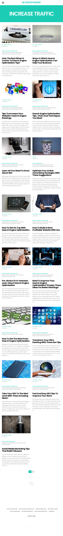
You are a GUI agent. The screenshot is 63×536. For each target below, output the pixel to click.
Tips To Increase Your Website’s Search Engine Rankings (14, 115)
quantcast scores (41, 335)
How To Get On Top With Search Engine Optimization (16, 228)
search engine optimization (10, 51)
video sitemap (17, 389)
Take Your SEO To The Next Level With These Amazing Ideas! (15, 395)
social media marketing (8, 441)
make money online (53, 509)
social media (44, 223)
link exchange (13, 222)
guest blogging (11, 443)
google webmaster (14, 164)
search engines (12, 54)
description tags (6, 164)
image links (5, 334)
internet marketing (40, 509)
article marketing (37, 163)
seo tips (8, 276)
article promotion (45, 164)
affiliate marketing (12, 509)
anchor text (4, 52)
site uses (18, 223)
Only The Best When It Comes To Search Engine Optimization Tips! (14, 60)
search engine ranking (37, 54)
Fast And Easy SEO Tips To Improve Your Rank (45, 394)
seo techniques (13, 109)
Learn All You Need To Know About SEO (15, 171)
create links (4, 443)
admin (34, 157)
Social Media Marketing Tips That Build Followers (16, 449)
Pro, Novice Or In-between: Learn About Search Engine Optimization (15, 283)
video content (44, 389)
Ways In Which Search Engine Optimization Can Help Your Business (44, 60)
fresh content (35, 334)
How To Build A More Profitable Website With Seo (46, 228)
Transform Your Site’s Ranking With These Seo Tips (46, 341)
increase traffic (11, 52)
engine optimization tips (38, 107)
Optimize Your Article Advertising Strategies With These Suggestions (46, 173)
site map (18, 54)
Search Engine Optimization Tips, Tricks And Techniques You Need (46, 115)
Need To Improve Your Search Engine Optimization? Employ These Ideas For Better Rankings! (46, 284)
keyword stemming (14, 387)
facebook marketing (27, 511)
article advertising (36, 164)
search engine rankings (38, 276)
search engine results (15, 275)
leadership (51, 511)
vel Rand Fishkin (6, 44)
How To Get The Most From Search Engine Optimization (16, 339)
